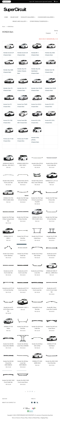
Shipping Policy (44, 417)
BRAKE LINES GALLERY (20, 21)
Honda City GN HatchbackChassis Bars (35, 71)
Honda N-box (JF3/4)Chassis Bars (35, 140)
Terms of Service (16, 417)
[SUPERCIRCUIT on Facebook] (32, 402)
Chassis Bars (48, 122)
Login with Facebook (47, 1)
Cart (57, 1)
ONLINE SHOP (14, 17)
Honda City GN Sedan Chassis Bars (21, 71)
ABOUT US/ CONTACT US (9, 402)
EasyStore (50, 415)
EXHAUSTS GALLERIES (28, 17)
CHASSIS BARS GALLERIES (46, 17)
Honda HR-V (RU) (50, 120)
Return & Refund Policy (34, 417)
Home (3, 26)
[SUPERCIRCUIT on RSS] (37, 402)
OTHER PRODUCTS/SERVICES (39, 21)
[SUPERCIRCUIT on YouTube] (34, 402)
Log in (30, 1)
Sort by (56, 30)
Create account (38, 1)
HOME (6, 17)
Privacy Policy (24, 417)
